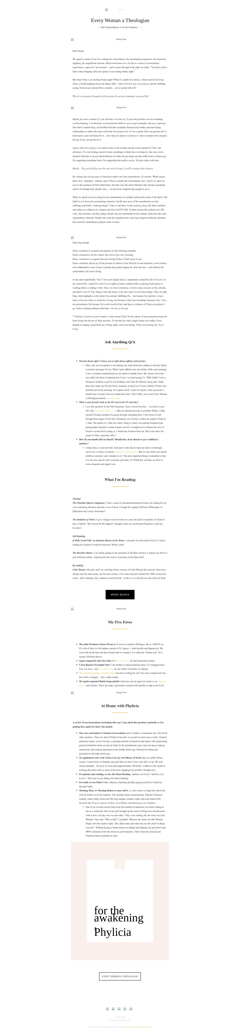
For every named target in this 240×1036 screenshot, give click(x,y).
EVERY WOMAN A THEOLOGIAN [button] (120, 976)
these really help (106, 668)
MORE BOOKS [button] (120, 594)
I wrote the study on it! (105, 410)
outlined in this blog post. (126, 451)
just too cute (121, 660)
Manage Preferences (143, 1027)
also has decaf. (113, 398)
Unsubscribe (127, 1027)
